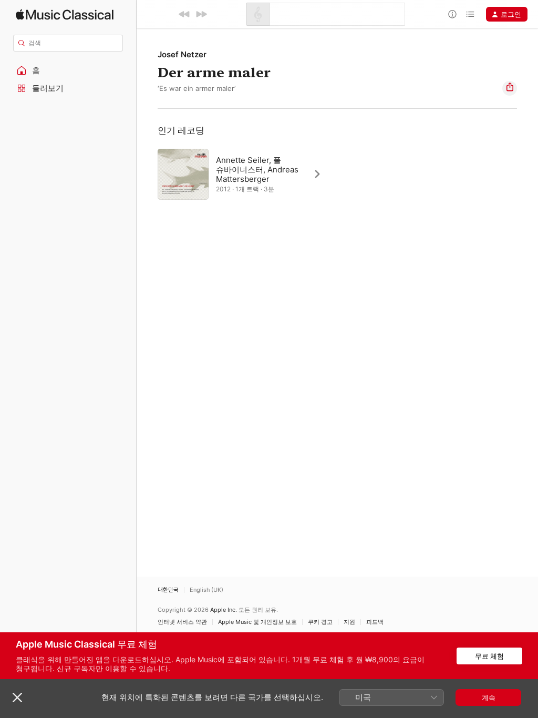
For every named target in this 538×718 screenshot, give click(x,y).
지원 (349, 622)
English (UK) (206, 590)
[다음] (201, 14)
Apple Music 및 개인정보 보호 (257, 622)
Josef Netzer (182, 54)
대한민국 (168, 590)
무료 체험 (489, 656)
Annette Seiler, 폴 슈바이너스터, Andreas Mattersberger (257, 169)
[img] (64, 14)
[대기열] (470, 14)
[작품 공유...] (509, 88)
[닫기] (17, 697)
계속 (488, 697)
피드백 (375, 622)
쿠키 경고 (320, 622)
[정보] (452, 14)
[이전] (184, 14)
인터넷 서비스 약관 (182, 622)
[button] (68, 70)
